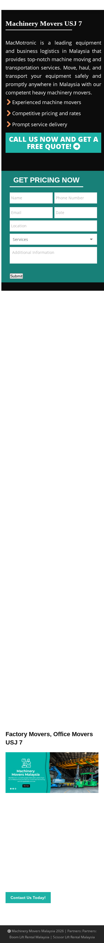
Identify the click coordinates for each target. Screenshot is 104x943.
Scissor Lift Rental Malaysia (74, 937)
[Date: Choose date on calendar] (91, 212)
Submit (16, 276)
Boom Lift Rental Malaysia (29, 937)
